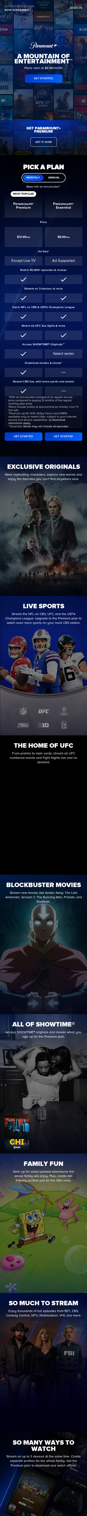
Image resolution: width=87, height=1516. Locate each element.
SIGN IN (76, 8)
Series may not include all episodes (45, 426)
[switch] (44, 177)
